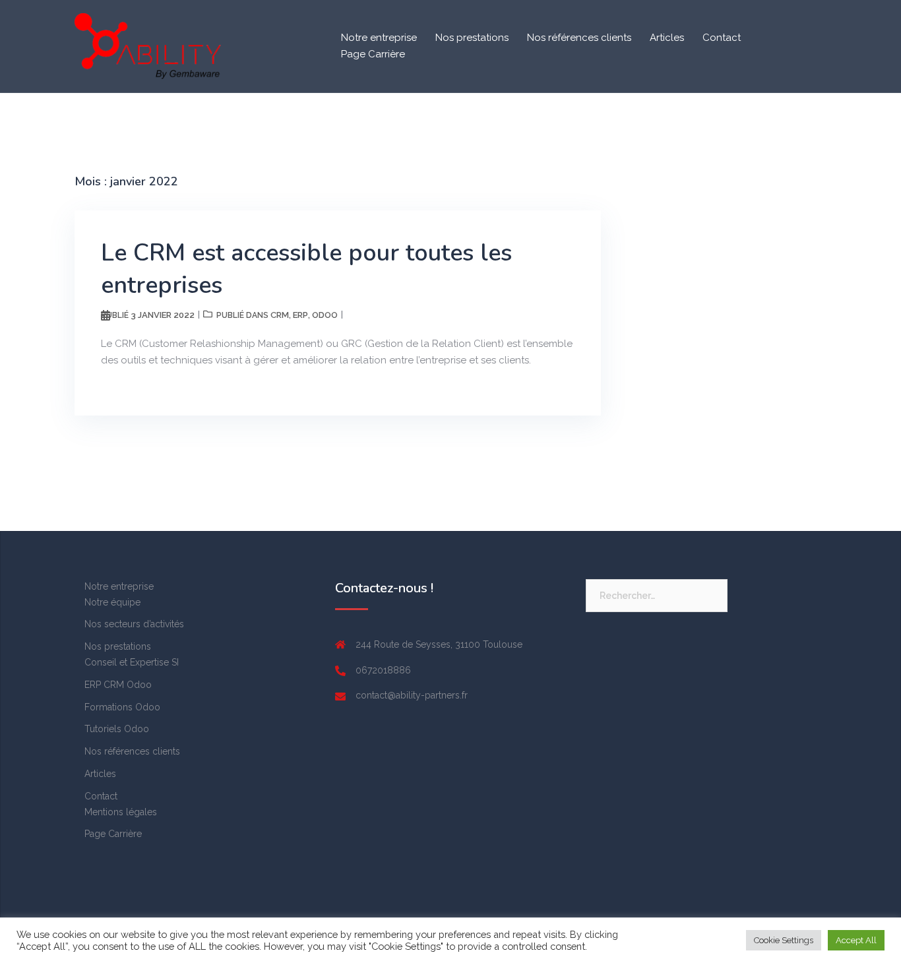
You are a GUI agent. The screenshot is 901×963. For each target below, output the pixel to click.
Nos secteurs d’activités (134, 624)
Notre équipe (112, 602)
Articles (667, 38)
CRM (279, 315)
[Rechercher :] (657, 595)
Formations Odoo (122, 707)
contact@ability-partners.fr (412, 695)
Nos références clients (579, 38)
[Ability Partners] (148, 45)
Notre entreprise (379, 38)
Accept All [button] (856, 940)
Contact (721, 38)
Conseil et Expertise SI (131, 662)
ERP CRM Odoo (118, 684)
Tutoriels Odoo (116, 729)
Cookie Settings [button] (783, 940)
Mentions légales (120, 812)
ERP (300, 315)
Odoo (325, 315)
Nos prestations (472, 38)
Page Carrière (373, 54)
